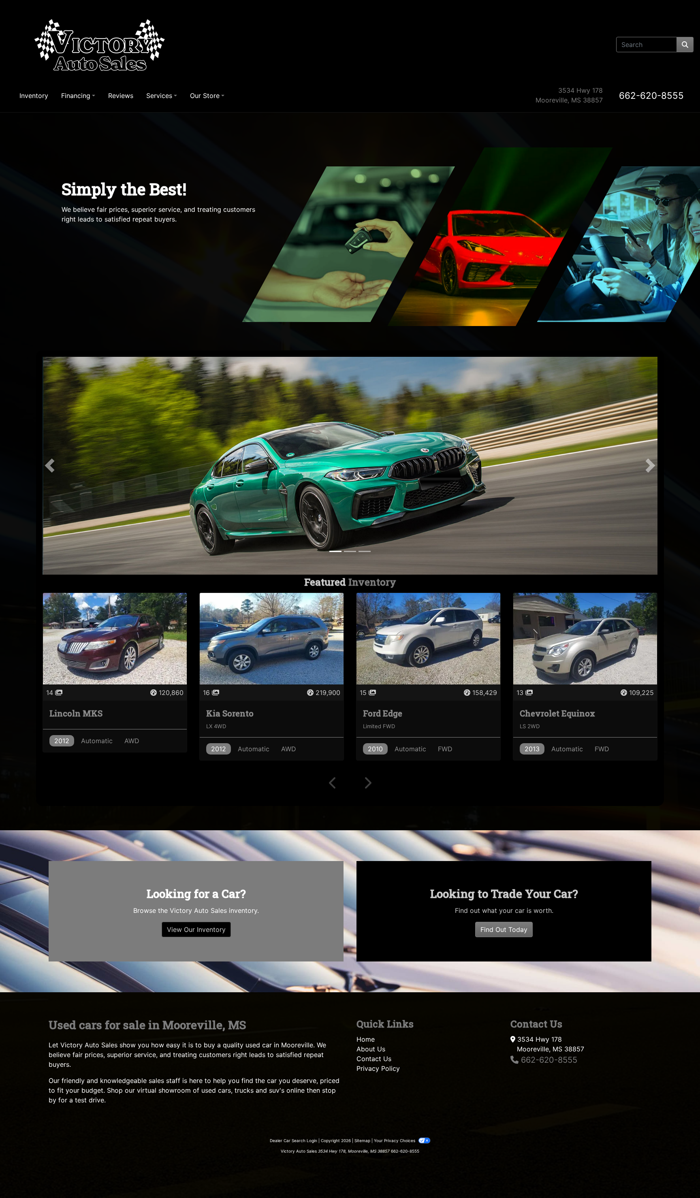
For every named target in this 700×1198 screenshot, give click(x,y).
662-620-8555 (651, 95)
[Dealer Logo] (100, 44)
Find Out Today (503, 1173)
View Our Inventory (196, 1173)
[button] (50, 587)
